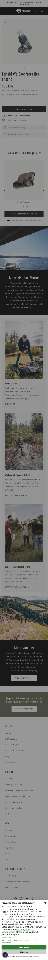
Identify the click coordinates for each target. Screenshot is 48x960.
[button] (5, 955)
